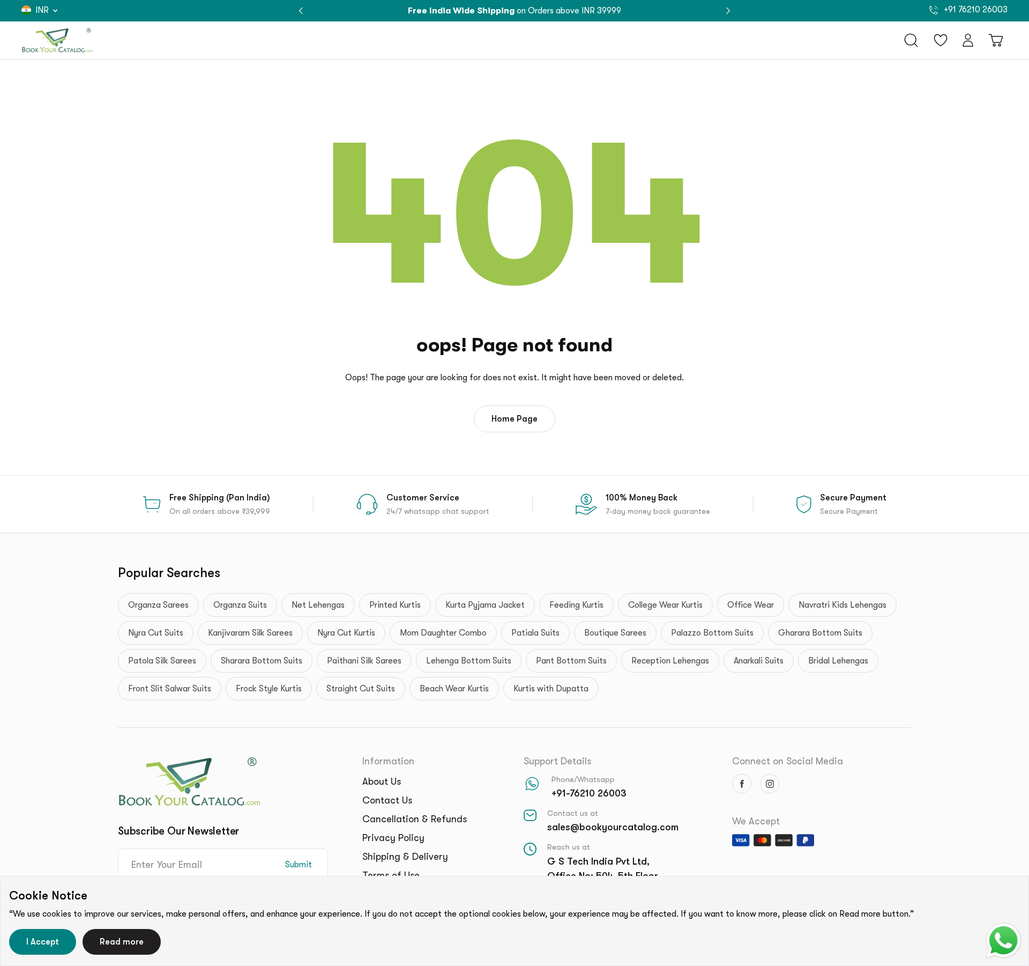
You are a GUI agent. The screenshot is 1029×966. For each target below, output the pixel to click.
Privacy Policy (393, 837)
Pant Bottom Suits (571, 661)
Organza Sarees (158, 605)
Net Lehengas (318, 605)
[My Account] (968, 40)
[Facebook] (741, 783)
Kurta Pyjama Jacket (485, 605)
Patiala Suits (535, 633)
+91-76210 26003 (589, 793)
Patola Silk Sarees (162, 661)
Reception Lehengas (670, 661)
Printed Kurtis (395, 605)
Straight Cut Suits (360, 689)
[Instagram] (769, 783)
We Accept (756, 821)
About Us (381, 781)
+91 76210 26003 (975, 9)
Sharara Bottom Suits (261, 661)
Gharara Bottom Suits (820, 633)
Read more (122, 942)
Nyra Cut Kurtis (346, 633)
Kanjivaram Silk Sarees (250, 633)
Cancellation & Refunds (414, 819)
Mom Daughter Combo (443, 633)
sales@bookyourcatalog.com (612, 827)
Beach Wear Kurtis (454, 689)
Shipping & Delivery (405, 856)
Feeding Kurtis (576, 605)
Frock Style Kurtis (269, 689)
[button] (728, 11)
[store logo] (57, 40)
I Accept (42, 942)
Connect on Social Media (787, 761)
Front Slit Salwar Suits (169, 689)
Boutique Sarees (615, 633)
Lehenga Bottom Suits (468, 661)
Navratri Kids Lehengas (842, 605)
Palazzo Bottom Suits (712, 633)
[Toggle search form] (911, 40)
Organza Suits (240, 605)
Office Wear (750, 605)
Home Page (514, 419)
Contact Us (387, 800)
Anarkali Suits (759, 661)
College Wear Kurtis (665, 605)
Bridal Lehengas (838, 661)
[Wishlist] (941, 40)
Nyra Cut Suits (155, 633)
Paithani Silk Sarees (364, 661)
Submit (298, 864)
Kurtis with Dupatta (550, 689)
